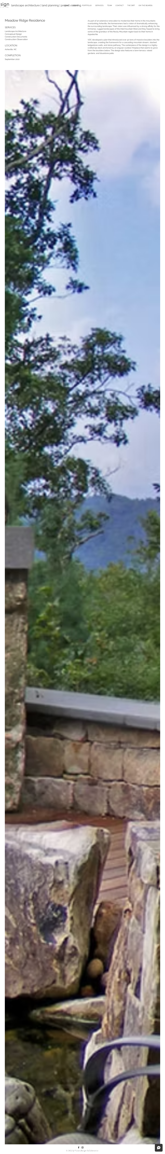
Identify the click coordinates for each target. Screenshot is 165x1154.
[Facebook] (78, 1147)
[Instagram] (82, 1147)
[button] (86, 5)
